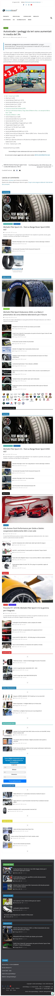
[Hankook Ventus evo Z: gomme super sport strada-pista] (6, 380)
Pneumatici (6, 16)
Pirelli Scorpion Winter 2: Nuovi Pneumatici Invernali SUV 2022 (28, 809)
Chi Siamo (8, 988)
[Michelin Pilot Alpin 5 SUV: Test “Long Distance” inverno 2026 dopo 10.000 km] (6, 242)
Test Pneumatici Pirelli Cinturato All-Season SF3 (23, 485)
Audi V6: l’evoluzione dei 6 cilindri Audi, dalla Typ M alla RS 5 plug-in (28, 543)
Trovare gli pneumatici (15, 781)
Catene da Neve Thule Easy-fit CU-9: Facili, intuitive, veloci (25, 829)
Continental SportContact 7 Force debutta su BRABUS (25, 364)
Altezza (14, 769)
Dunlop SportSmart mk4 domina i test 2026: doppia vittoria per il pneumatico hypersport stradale (29, 869)
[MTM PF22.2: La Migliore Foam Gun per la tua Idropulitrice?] (7, 705)
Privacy (14, 990)
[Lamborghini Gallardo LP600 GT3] (7, 909)
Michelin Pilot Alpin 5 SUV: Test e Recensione (23, 478)
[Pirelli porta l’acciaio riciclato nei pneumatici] (6, 342)
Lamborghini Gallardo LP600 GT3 (21, 908)
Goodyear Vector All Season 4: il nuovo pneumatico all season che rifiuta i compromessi (30, 356)
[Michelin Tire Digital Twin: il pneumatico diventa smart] (6, 350)
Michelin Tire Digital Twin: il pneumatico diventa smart (25, 349)
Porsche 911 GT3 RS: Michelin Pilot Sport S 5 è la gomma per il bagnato (26, 609)
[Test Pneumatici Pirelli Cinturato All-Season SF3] (6, 486)
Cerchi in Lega (16, 16)
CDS (14, 19)
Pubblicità (17, 988)
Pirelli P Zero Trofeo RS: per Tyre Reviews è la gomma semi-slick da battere (31, 748)
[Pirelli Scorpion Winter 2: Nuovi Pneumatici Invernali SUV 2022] (7, 811)
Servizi (7, 990)
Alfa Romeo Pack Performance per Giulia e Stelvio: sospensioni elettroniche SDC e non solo (23, 529)
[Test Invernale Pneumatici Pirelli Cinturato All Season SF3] (6, 250)
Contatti (12, 988)
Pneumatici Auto (12, 604)
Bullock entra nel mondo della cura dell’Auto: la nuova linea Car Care (29, 711)
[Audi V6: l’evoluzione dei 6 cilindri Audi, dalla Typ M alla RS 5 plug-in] (6, 544)
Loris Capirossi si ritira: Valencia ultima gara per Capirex (26, 900)
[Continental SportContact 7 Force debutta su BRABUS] (6, 365)
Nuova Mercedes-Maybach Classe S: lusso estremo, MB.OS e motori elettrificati (31, 557)
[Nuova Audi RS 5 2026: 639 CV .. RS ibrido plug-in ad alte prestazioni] (6, 638)
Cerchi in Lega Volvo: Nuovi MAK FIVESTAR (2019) (25, 668)
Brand (29, 19)
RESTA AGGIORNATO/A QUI (42, 155)
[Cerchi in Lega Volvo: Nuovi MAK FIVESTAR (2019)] (7, 669)
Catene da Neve (27, 16)
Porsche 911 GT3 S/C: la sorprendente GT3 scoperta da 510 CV (27, 630)
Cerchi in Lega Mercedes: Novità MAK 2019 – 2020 (25, 660)
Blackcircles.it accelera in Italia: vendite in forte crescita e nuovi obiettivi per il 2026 (31, 371)
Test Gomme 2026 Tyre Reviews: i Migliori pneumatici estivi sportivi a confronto (29, 732)
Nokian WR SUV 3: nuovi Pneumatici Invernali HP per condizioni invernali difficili (30, 794)
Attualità (6, 28)
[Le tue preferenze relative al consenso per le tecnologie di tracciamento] (52, 993)
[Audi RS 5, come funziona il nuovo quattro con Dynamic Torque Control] (6, 551)
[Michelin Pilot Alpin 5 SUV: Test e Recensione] (6, 479)
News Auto (36, 16)
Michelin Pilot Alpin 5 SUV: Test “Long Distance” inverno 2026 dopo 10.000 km (31, 241)
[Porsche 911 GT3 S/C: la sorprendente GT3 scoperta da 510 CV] (6, 631)
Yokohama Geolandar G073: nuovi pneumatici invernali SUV (22, 802)
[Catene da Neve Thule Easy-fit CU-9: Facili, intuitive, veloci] (6, 830)
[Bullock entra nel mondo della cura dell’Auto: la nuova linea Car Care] (7, 712)
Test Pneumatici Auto (8, 223)
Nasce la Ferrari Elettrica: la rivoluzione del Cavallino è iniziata (27, 644)
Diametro (14, 774)
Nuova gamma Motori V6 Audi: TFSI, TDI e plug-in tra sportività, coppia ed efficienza (30, 565)
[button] (9, 16)
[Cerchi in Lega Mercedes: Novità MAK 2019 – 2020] (7, 662)
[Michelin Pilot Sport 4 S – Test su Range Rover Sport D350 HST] (27, 208)
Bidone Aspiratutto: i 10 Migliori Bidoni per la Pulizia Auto (27, 696)
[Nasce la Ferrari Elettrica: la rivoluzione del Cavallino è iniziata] (6, 645)
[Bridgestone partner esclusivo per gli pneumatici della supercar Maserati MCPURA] (6, 387)
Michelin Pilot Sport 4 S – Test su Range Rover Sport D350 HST (26, 228)
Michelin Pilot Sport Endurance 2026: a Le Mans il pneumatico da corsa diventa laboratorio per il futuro (25, 313)
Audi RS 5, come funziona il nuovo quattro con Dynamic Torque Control (29, 550)
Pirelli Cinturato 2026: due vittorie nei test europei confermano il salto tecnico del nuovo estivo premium (32, 740)
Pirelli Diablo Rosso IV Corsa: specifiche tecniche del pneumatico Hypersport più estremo (29, 877)
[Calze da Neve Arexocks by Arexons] (7, 838)
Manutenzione (7, 19)
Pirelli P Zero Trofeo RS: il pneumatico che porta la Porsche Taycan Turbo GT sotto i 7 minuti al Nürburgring (32, 334)
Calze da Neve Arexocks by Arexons (21, 836)
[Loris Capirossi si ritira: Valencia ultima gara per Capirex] (7, 901)
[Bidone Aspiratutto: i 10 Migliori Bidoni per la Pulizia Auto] (7, 697)
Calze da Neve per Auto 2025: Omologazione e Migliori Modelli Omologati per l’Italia (31, 844)
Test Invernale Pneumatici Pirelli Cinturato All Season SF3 (26, 249)
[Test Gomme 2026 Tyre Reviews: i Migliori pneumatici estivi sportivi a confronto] (7, 733)
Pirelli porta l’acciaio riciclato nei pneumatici (23, 341)
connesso (11, 180)
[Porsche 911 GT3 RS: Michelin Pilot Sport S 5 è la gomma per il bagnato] (27, 589)
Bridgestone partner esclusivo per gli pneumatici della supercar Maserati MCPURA (30, 386)
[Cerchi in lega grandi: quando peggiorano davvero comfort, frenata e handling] (7, 677)
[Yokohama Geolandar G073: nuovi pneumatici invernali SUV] (5, 803)
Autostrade (15, 37)
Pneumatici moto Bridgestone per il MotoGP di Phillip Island (18, 914)
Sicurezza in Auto (21, 19)
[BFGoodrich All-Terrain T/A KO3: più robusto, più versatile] (6, 327)
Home (4, 988)
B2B (11, 990)
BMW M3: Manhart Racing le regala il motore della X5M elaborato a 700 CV (15, 166)
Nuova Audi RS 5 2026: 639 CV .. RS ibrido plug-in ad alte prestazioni (28, 637)
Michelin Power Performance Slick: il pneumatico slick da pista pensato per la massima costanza (31, 885)
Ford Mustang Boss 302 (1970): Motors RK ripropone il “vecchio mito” (40, 166)
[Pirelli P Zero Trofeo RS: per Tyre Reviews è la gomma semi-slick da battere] (7, 749)
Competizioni (6, 308)
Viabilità (19, 37)
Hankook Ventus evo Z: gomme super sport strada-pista (25, 379)
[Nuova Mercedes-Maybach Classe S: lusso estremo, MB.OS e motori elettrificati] (6, 558)
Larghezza (14, 765)
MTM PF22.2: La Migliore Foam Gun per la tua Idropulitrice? (27, 703)
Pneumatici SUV (17, 223)
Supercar (5, 604)
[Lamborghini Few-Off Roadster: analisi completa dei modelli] (6, 623)
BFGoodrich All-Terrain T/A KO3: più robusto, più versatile (26, 326)
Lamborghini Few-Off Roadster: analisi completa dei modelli (26, 622)
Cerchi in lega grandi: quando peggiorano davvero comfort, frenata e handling (32, 675)
